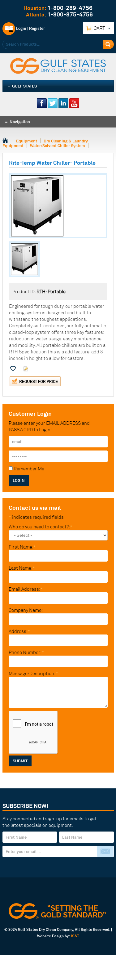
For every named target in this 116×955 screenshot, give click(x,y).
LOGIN (19, 480)
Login (20, 28)
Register (37, 28)
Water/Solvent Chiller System (57, 145)
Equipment (26, 140)
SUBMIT (20, 760)
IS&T (75, 936)
